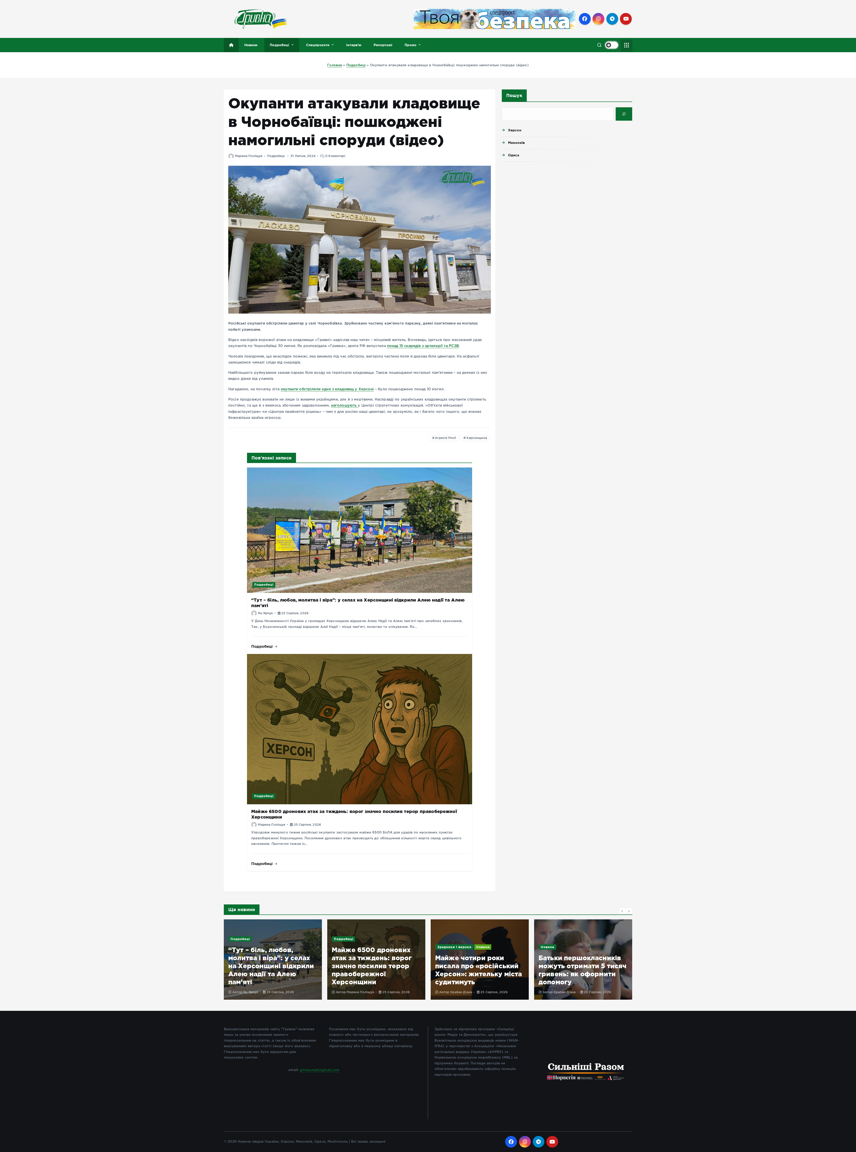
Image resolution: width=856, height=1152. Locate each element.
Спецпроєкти (318, 45)
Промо (410, 45)
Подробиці (279, 45)
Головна (334, 65)
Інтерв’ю (353, 45)
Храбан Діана (358, 992)
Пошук (514, 95)
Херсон (514, 130)
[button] (622, 911)
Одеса (513, 155)
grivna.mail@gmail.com (319, 1070)
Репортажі (383, 45)
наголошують (344, 405)
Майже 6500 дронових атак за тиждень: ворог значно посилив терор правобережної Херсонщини (268, 966)
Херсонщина (476, 438)
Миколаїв (516, 143)
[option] (273, 959)
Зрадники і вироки (351, 947)
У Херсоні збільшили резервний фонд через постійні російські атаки (580, 974)
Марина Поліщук (248, 156)
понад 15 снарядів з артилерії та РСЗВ (423, 346)
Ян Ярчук (265, 613)
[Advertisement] (567, 199)
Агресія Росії (445, 438)
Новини (251, 45)
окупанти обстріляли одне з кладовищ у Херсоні (327, 389)
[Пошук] (624, 114)
